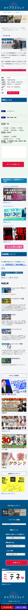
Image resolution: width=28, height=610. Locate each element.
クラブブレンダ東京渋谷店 (10, 186)
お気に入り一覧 (20, 607)
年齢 (5, 123)
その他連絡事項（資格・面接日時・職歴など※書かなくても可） (13, 141)
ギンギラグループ (8, 206)
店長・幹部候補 (14, 277)
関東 (4, 274)
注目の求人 (20, 272)
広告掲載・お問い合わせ (14, 601)
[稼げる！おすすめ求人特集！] (7, 19)
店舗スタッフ (6, 277)
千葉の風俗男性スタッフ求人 (9, 272)
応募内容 (6, 132)
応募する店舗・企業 (9, 117)
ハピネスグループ (8, 226)
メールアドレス (8, 111)
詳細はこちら (7, 202)
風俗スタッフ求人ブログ (8, 493)
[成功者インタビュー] (21, 19)
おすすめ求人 (6, 607)
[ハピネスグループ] (14, 233)
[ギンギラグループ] (14, 214)
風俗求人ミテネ (6, 584)
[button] (24, 524)
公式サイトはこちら (13, 92)
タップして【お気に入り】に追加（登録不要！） (13, 70)
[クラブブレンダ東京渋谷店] (14, 194)
